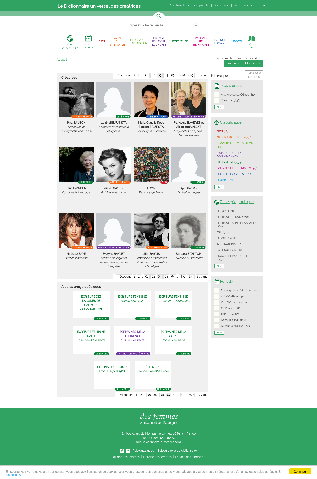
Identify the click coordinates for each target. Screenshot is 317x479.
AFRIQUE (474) (225, 211)
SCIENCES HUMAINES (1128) (234, 174)
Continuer (300, 471)
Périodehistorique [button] (88, 45)
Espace (189, 457)
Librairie (157, 457)
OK (195, 25)
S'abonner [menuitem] (221, 5)
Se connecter (244, 5)
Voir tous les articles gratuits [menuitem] (189, 5)
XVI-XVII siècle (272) (234, 302)
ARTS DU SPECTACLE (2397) (234, 137)
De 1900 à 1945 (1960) (234, 319)
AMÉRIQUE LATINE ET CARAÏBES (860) (236, 224)
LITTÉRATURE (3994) (229, 162)
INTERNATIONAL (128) (230, 244)
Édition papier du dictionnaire (178, 450)
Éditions (125, 457)
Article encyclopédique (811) (238, 94)
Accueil (62, 59)
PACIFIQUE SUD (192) (229, 249)
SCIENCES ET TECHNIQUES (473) (237, 168)
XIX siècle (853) (230, 314)
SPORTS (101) (225, 180)
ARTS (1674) (224, 131)
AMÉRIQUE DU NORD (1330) (233, 216)
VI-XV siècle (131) (232, 296)
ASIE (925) (223, 232)
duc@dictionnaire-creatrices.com (158, 442)
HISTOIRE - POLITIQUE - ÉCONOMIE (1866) (231, 154)
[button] (102, 41)
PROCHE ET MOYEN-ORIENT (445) (234, 257)
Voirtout (251, 45)
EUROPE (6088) (226, 238)
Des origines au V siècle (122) (239, 290)
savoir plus (13, 474)
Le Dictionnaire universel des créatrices (99, 6)
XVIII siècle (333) (231, 308)
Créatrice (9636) (230, 100)
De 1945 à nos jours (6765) (236, 325)
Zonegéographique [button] (70, 45)
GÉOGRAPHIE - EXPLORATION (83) (235, 145)
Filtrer (219, 107)
